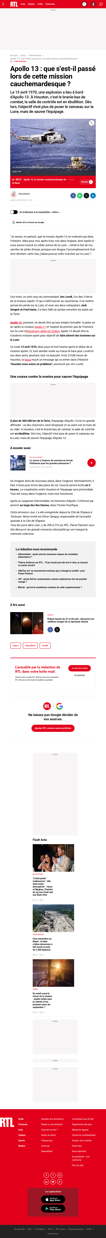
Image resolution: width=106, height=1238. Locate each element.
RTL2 (50, 1229)
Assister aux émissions (52, 1119)
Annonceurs (53, 1233)
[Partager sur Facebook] (73, 195)
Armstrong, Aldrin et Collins (42, 331)
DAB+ (89, 1229)
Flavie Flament (24, 194)
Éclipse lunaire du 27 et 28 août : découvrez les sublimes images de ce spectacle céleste (70, 620)
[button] (84, 4)
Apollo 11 (40, 326)
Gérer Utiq (76, 1146)
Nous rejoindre (79, 1151)
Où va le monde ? (36, 457)
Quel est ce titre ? (49, 1129)
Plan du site (77, 1165)
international (30, 646)
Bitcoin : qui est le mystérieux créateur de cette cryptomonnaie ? (50, 587)
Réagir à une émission (52, 1124)
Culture (22, 1135)
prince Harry (38, 874)
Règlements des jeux (82, 1124)
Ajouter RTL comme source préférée (53, 728)
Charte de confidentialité (84, 1135)
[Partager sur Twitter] (86, 195)
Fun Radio (39, 1229)
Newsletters (47, 1151)
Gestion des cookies (81, 1140)
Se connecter (79, 675)
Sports (21, 1140)
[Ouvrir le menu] (3, 4)
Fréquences (46, 1140)
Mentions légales (80, 1129)
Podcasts (50, 4)
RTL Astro (60, 1229)
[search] (101, 4)
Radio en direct (48, 1135)
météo (35, 989)
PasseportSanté (75, 1229)
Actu (23, 4)
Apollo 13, (16, 322)
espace (50, 615)
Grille (40, 4)
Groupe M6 (19, 1229)
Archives (45, 1146)
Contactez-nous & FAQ (83, 1119)
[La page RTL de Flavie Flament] (13, 194)
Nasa (28, 359)
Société (45, 646)
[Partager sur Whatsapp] (80, 195)
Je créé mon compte (79, 668)
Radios (31, 4)
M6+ (30, 1229)
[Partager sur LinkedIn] (93, 195)
